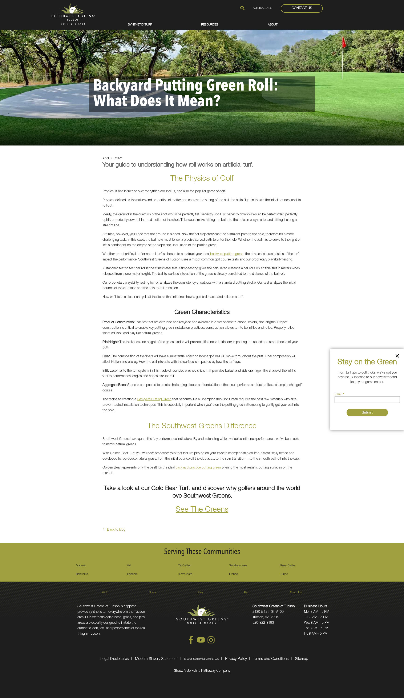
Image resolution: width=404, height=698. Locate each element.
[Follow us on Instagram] (211, 643)
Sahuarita (82, 574)
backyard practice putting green (198, 468)
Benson (132, 574)
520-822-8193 (262, 8)
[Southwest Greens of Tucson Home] (73, 14)
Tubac (284, 574)
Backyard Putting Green (154, 399)
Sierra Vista (185, 574)
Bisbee (233, 574)
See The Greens (202, 510)
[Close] (397, 356)
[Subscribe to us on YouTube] (201, 643)
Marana (80, 565)
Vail (129, 565)
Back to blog (116, 530)
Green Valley (287, 565)
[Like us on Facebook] (191, 643)
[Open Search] (242, 8)
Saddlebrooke (238, 565)
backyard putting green (226, 254)
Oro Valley (184, 565)
